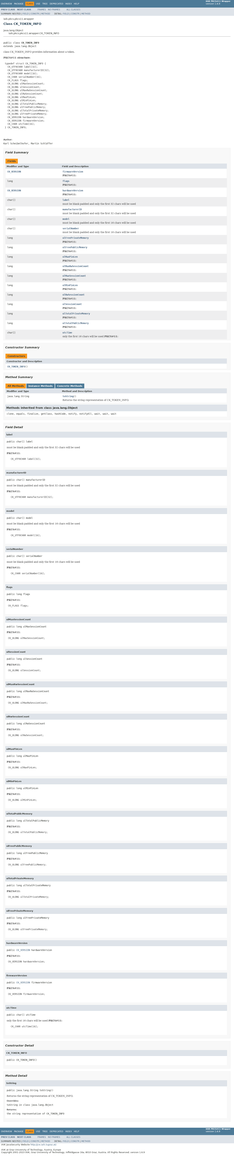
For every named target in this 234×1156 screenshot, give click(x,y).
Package (18, 4)
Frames (42, 9)
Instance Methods (40, 386)
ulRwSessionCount (73, 294)
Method (45, 14)
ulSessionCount (72, 304)
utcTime (67, 332)
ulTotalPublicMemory (76, 323)
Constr (35, 14)
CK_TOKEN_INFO (16, 366)
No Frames (54, 9)
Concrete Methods (69, 386)
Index (68, 4)
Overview (6, 4)
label (66, 200)
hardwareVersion (73, 190)
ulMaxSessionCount (74, 275)
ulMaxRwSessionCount (76, 266)
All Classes (73, 9)
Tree (45, 4)
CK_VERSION (14, 171)
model (66, 219)
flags (66, 181)
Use (38, 4)
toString (68, 396)
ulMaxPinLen (70, 256)
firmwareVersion (73, 171)
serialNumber (71, 228)
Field (26, 14)
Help (76, 4)
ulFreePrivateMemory (76, 237)
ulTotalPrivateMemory (76, 313)
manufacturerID (72, 209)
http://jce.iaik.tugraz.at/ (43, 1144)
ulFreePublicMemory (75, 247)
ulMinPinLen (70, 285)
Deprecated (56, 4)
